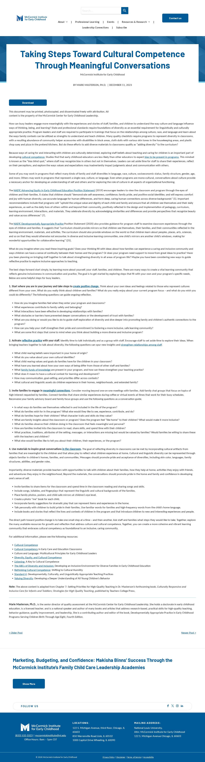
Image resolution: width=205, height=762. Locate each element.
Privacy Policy (109, 757)
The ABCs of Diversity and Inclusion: (34, 566)
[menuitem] (63, 22)
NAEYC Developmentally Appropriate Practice (39, 223)
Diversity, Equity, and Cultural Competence (38, 557)
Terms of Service (134, 757)
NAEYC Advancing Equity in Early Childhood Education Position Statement (54, 190)
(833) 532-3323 (24, 735)
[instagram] (177, 706)
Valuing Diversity (23, 578)
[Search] (124, 10)
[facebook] (168, 706)
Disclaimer (120, 757)
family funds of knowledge (35, 369)
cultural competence (33, 157)
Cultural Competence (26, 545)
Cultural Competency (26, 549)
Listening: (19, 561)
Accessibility (148, 757)
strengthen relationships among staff (141, 344)
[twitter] (173, 706)
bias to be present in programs (162, 157)
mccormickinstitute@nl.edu (50, 735)
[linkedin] (182, 706)
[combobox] (101, 10)
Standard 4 (20, 574)
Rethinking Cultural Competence (32, 570)
